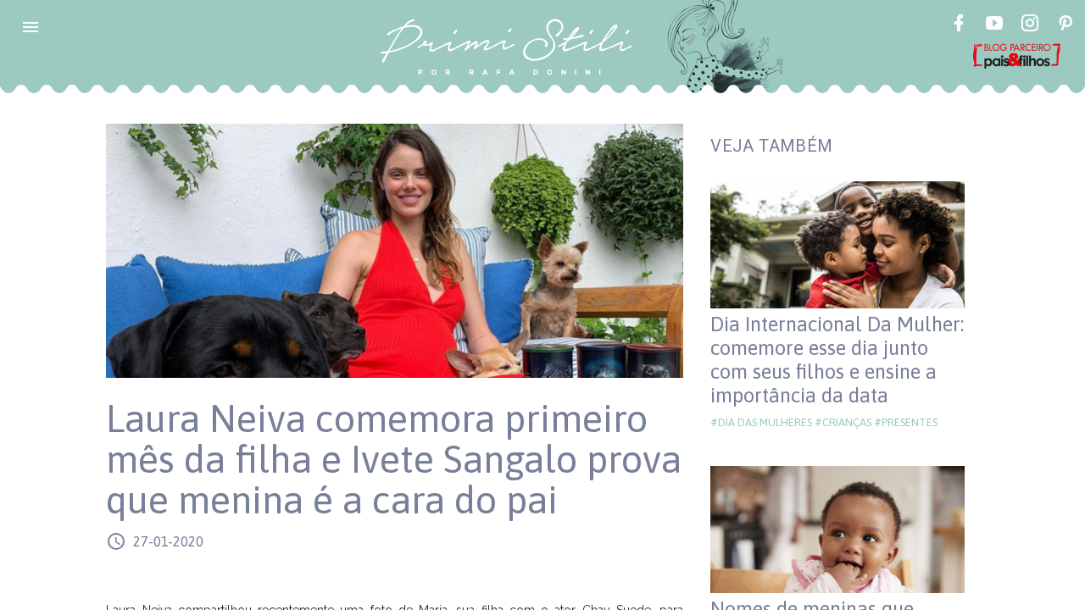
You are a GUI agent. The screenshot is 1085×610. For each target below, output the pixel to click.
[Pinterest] (1065, 25)
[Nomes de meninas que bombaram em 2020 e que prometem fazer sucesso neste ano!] (837, 529)
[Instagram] (1029, 25)
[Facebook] (958, 25)
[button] (30, 27)
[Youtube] (994, 25)
